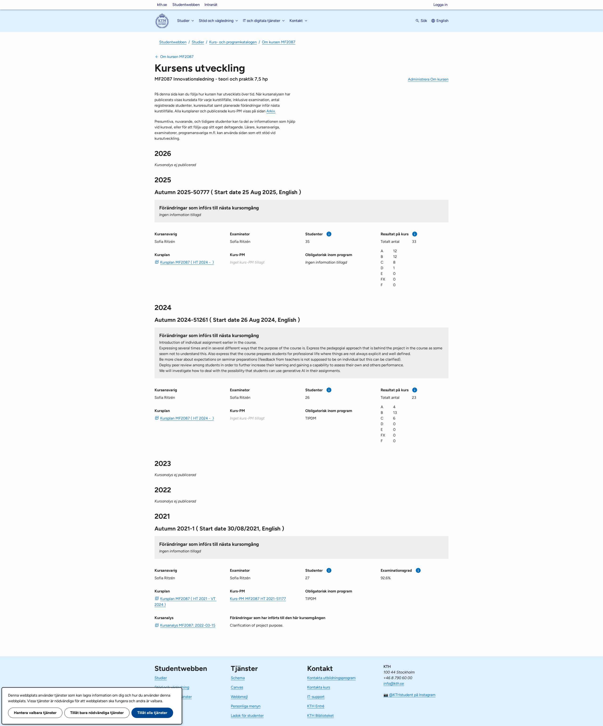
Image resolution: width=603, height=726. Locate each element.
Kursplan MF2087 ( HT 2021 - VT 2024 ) (185, 601)
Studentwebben (186, 4)
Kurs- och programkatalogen (233, 42)
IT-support (316, 696)
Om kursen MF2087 (278, 42)
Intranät (210, 4)
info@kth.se (393, 683)
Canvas (237, 687)
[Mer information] (328, 234)
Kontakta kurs (318, 687)
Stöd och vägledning (172, 687)
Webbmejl (239, 696)
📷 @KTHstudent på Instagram (409, 695)
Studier (198, 42)
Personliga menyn (246, 706)
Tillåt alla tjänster (152, 712)
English (442, 20)
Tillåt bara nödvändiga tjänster (97, 712)
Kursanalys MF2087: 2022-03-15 (187, 625)
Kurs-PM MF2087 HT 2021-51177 (258, 598)
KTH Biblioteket (320, 715)
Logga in (440, 4)
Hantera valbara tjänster (35, 712)
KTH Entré (315, 706)
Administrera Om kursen (428, 79)
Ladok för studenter (247, 715)
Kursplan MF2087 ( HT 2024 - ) (187, 262)
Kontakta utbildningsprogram (331, 678)
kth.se (162, 4)
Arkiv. (271, 111)
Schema (238, 678)
